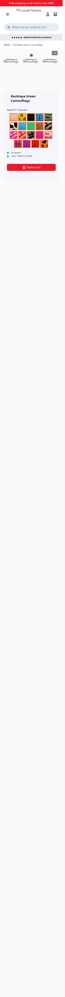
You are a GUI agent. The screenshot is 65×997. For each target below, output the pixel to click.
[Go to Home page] (31, 14)
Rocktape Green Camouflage (28, 44)
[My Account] (48, 14)
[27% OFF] (31, 55)
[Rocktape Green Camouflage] (12, 67)
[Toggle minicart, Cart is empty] (55, 14)
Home (7, 44)
